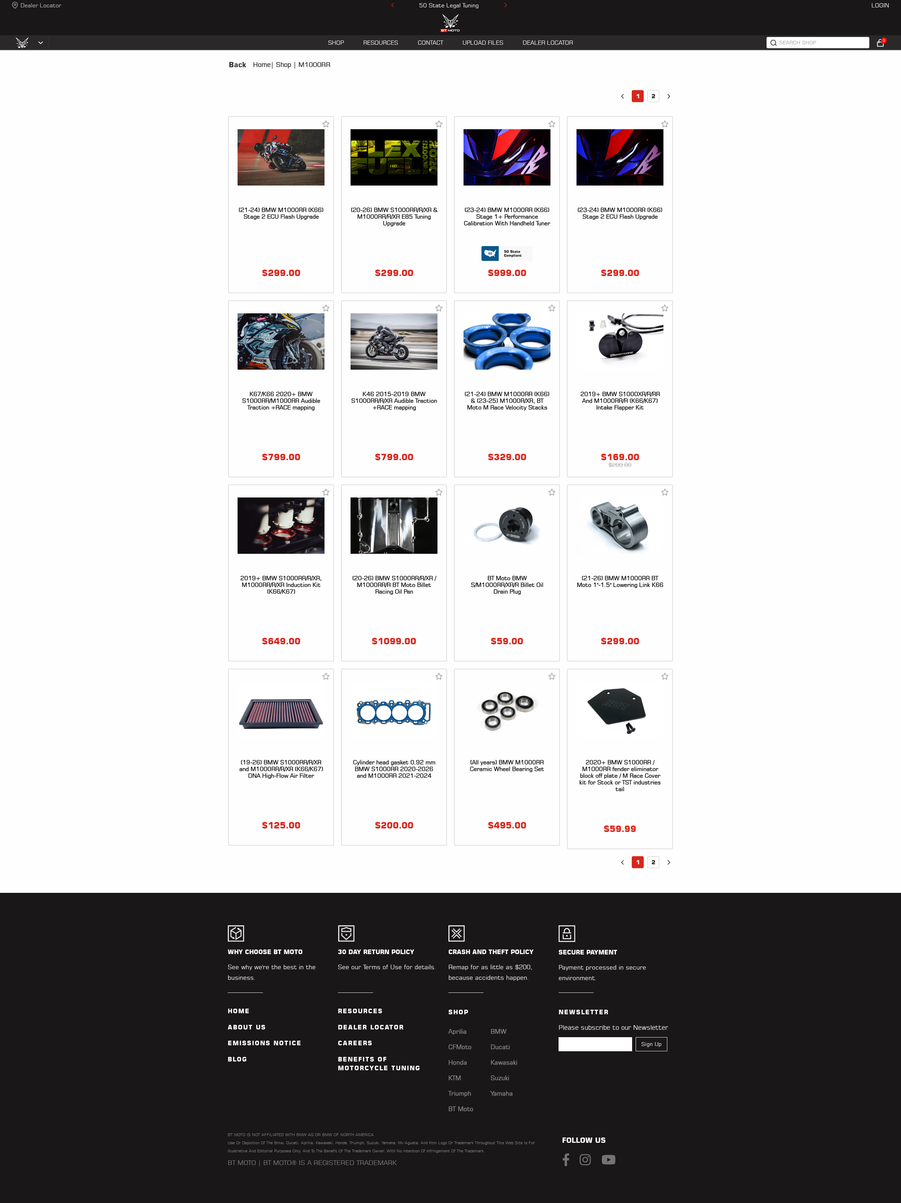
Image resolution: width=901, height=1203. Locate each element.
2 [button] (653, 96)
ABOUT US (247, 1027)
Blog (237, 1059)
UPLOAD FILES (482, 42)
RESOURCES (380, 42)
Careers (355, 1043)
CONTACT (430, 42)
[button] (622, 96)
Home (262, 65)
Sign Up (651, 1044)
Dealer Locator (40, 5)
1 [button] (638, 96)
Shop (282, 65)
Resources (360, 1011)
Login (880, 5)
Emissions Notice (265, 1043)
